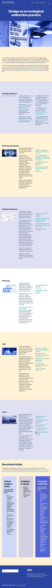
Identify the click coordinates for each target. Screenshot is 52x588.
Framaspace (38, 103)
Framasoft (30, 96)
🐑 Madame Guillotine (40, 428)
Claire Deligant (22, 106)
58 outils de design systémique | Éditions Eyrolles (43, 528)
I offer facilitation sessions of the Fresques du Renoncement (26, 308)
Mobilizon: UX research (41, 228)
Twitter (29, 468)
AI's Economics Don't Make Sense (10, 531)
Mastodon (23, 468)
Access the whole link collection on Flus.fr (8, 491)
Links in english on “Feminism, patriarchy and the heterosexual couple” (27, 491)
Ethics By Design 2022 (41, 416)
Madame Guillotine (25, 120)
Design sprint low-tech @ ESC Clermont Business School (41, 168)
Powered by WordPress (21, 585)
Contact (42, 2)
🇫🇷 (45, 2)
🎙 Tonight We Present (40, 425)
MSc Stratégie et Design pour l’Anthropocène (41, 112)
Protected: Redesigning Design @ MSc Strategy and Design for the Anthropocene (42, 157)
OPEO (27, 104)
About (32, 2)
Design (37, 2)
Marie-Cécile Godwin (8, 2)
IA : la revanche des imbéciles (10, 497)
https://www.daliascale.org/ (37, 576)
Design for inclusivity (40, 368)
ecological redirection (37, 68)
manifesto (21, 99)
